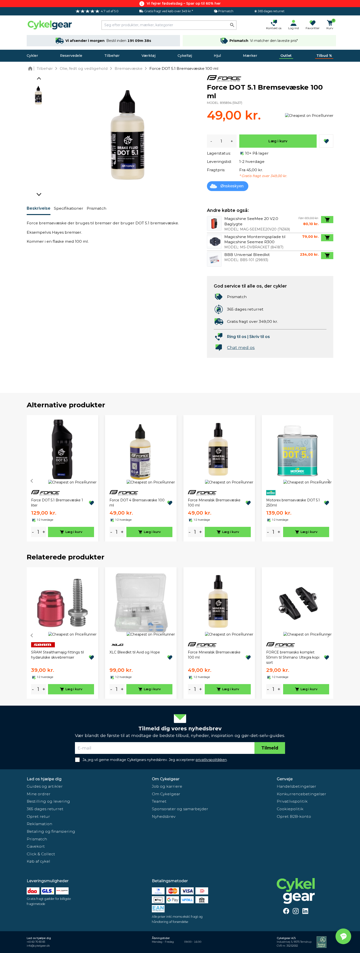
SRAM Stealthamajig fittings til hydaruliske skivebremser (57, 655)
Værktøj (149, 55)
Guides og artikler (45, 786)
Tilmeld (269, 747)
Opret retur (38, 816)
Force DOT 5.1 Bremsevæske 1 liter (57, 502)
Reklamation (39, 823)
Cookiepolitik (290, 809)
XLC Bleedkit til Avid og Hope (134, 652)
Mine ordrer (38, 794)
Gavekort (36, 846)
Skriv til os (259, 336)
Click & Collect (41, 854)
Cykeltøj (185, 55)
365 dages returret (45, 809)
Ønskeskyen (231, 186)
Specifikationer (68, 208)
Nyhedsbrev (163, 816)
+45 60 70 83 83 (36, 941)
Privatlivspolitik (292, 801)
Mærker (250, 55)
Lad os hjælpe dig (44, 779)
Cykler (32, 55)
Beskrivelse (38, 208)
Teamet (159, 801)
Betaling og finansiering (51, 831)
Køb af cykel (38, 861)
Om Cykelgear (166, 779)
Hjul (217, 55)
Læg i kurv (277, 141)
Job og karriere (167, 786)
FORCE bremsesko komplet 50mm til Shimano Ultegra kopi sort (292, 657)
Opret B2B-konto (294, 816)
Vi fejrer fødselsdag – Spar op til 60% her (184, 3)
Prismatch (96, 208)
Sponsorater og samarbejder (180, 809)
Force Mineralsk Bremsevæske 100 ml (214, 502)
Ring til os (236, 336)
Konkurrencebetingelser (301, 794)
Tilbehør (112, 55)
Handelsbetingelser (296, 786)
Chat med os (241, 347)
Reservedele (71, 55)
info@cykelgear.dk (38, 945)
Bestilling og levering (48, 801)
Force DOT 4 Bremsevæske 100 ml (137, 502)
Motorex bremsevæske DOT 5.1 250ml (293, 502)
